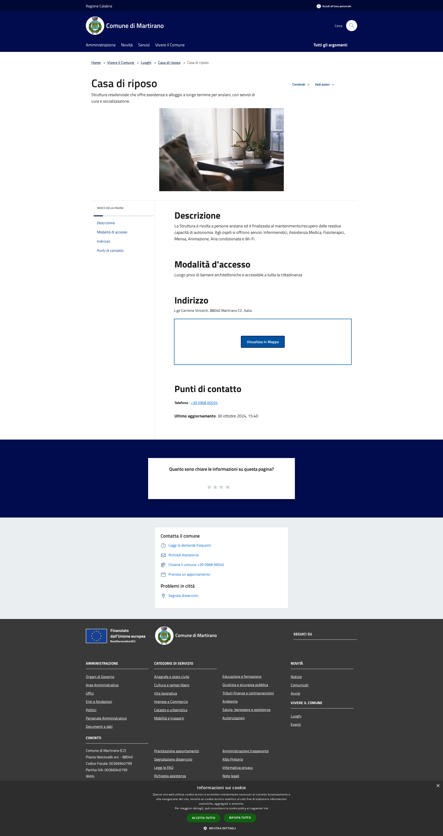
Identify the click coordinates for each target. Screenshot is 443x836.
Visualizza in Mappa (263, 342)
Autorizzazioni (233, 718)
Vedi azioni (322, 84)
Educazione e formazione (241, 676)
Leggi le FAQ (164, 767)
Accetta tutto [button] (203, 818)
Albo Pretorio (232, 759)
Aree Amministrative (102, 685)
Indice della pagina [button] (110, 208)
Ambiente (230, 701)
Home (96, 62)
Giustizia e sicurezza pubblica (245, 684)
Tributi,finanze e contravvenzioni (248, 693)
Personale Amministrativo (106, 718)
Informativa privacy (237, 767)
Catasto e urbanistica (170, 710)
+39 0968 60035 (204, 402)
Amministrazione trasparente (245, 751)
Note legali (230, 776)
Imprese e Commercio (171, 701)
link (265, 808)
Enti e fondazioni (99, 701)
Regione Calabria (99, 6)
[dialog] (221, 808)
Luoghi (146, 62)
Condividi (299, 84)
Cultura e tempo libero (171, 685)
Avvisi (295, 693)
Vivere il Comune (121, 62)
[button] (221, 828)
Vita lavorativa (165, 693)
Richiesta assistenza (170, 776)
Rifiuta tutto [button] (240, 818)
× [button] (438, 786)
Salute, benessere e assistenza (246, 709)
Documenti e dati (99, 726)
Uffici (90, 693)
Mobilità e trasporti (169, 718)
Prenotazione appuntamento (176, 751)
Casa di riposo (169, 62)
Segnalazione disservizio (173, 759)
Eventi (296, 724)
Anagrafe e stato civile (171, 676)
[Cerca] (351, 25)
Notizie (296, 676)
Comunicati (299, 685)
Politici (91, 710)
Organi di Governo (100, 676)
